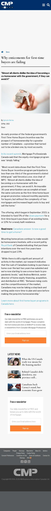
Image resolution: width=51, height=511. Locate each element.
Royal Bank (6, 245)
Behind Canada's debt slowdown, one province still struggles (32, 374)
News (8, 52)
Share (3, 127)
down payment (36, 215)
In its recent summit (11, 154)
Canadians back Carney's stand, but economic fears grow (32, 387)
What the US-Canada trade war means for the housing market (32, 362)
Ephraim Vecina (8, 120)
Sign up (25, 340)
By (7, 120)
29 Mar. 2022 (5, 124)
